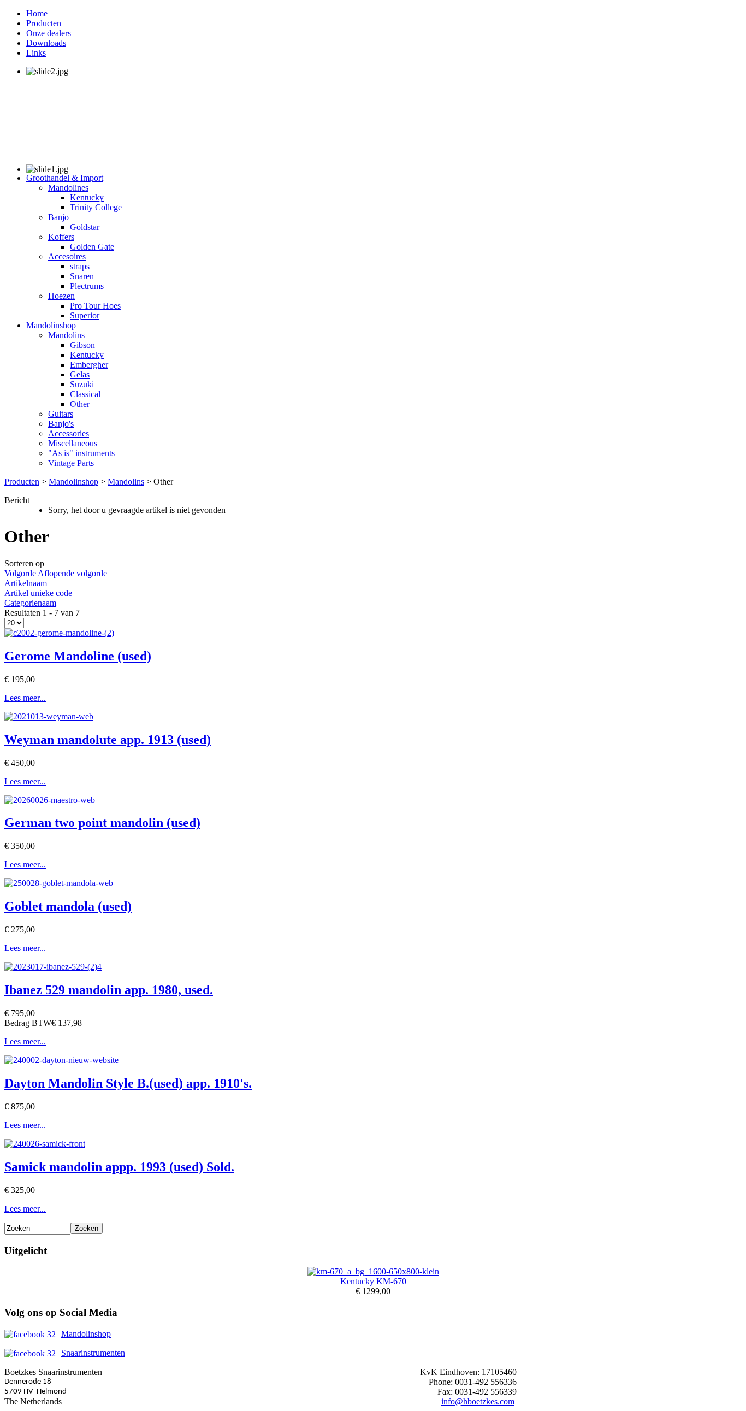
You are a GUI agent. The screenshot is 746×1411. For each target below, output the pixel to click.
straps (80, 266)
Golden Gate (92, 246)
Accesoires (67, 256)
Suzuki (82, 384)
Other (80, 404)
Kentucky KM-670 (373, 1281)
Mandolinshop (51, 325)
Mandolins (66, 335)
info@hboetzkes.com (477, 1401)
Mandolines (68, 187)
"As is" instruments (81, 453)
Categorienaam (30, 602)
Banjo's (61, 423)
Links (36, 52)
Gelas (80, 374)
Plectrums (87, 286)
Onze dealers (48, 33)
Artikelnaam (25, 583)
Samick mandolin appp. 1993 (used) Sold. (119, 1167)
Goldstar (84, 227)
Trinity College (96, 207)
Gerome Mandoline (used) (77, 656)
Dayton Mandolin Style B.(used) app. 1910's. (128, 1083)
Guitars (60, 413)
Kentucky (87, 197)
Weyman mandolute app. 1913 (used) (107, 740)
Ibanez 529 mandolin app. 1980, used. (108, 990)
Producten (43, 23)
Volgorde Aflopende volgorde (55, 573)
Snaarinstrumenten (93, 1352)
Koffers (61, 236)
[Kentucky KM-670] (373, 1271)
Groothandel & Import (64, 177)
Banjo (58, 217)
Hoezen (61, 295)
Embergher (89, 364)
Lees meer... (25, 697)
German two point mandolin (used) (102, 823)
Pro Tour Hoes (95, 305)
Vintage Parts (71, 463)
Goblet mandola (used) (68, 906)
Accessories (68, 433)
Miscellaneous (72, 443)
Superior (84, 315)
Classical (85, 394)
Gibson (82, 345)
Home (37, 13)
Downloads (46, 43)
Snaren (82, 276)
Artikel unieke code (38, 593)
